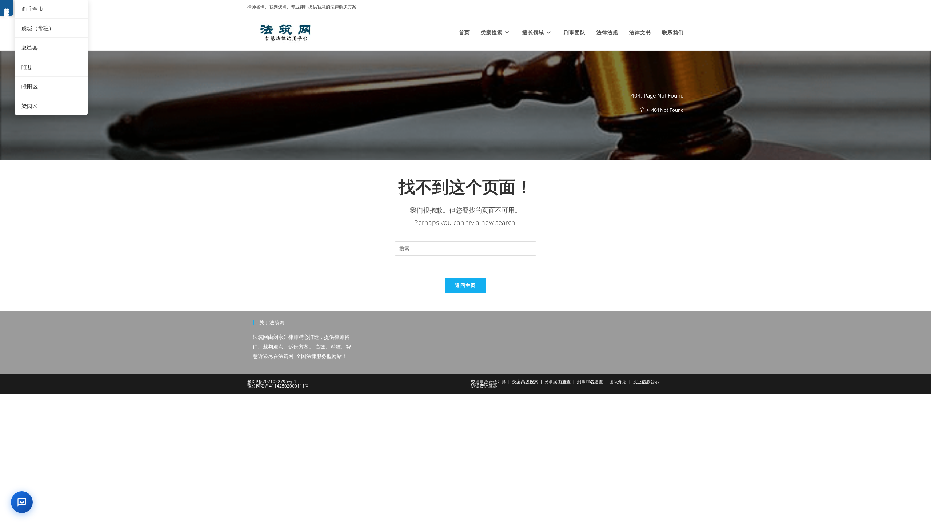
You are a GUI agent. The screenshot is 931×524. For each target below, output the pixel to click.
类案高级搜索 (525, 381)
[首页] (642, 110)
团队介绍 (618, 381)
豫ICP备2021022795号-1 (271, 381)
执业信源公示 (646, 381)
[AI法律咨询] (22, 502)
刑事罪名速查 (590, 381)
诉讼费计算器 (484, 386)
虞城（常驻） (37, 28)
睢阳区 (29, 86)
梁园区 (29, 106)
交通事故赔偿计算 (488, 381)
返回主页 (465, 285)
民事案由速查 (557, 381)
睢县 (26, 67)
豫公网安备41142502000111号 (278, 386)
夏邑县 (29, 47)
